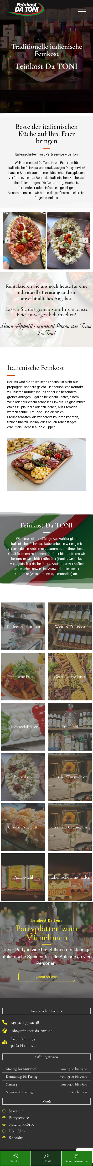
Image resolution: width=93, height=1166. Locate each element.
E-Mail (46, 1161)
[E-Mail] (46, 1155)
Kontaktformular (76, 1161)
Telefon (15, 1161)
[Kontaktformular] (76, 1155)
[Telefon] (15, 1155)
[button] (8, 241)
